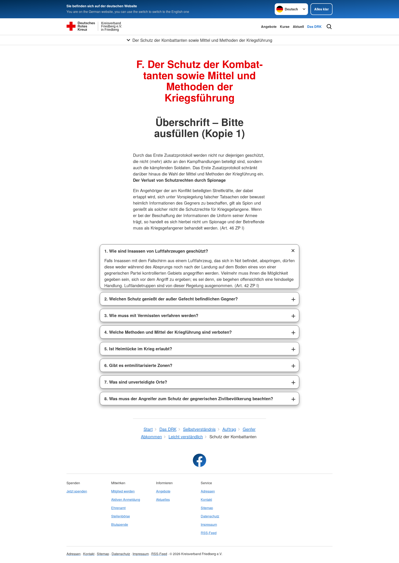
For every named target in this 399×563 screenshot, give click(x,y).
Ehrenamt (118, 507)
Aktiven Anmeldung (125, 499)
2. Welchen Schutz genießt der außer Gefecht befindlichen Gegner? (171, 299)
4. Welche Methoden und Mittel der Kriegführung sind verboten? (168, 332)
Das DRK (314, 26)
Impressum (209, 524)
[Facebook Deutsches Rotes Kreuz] (199, 460)
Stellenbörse (120, 516)
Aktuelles (163, 499)
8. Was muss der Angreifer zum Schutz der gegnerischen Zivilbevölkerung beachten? (188, 398)
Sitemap (207, 507)
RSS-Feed (209, 532)
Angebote (269, 26)
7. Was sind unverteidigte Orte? (135, 382)
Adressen (208, 491)
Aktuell (298, 26)
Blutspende (119, 524)
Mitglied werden (123, 491)
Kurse (284, 26)
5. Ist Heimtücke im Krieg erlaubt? (138, 349)
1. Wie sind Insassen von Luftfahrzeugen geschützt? (156, 251)
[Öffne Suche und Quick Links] (329, 26)
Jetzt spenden (76, 491)
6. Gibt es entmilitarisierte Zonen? (138, 365)
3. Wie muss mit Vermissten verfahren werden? (151, 315)
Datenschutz (210, 516)
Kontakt (206, 499)
